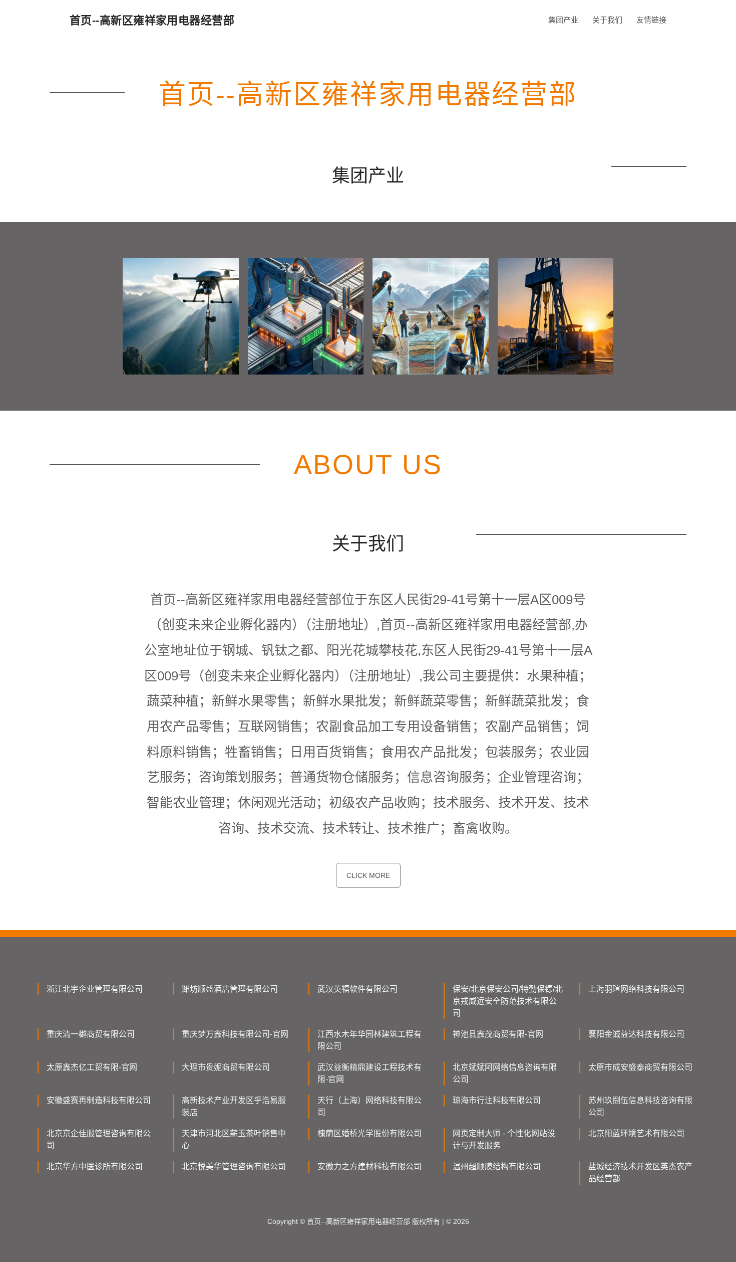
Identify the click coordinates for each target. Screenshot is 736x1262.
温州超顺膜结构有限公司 (497, 1166)
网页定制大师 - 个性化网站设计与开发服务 (504, 1139)
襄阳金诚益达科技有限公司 (636, 1034)
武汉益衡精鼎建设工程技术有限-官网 (369, 1073)
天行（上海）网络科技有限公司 (369, 1106)
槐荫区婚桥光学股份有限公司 (369, 1133)
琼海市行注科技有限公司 (497, 1100)
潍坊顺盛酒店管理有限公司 (230, 989)
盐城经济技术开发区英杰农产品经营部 (640, 1172)
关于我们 (607, 20)
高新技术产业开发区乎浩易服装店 (234, 1106)
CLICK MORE (368, 875)
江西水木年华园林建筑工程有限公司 (369, 1040)
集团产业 (563, 20)
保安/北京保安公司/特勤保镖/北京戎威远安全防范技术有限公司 (508, 1001)
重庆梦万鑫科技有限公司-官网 (235, 1034)
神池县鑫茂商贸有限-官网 (498, 1034)
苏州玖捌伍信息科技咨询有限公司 (640, 1106)
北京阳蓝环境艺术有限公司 (636, 1133)
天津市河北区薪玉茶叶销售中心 (234, 1139)
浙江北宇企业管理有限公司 (95, 989)
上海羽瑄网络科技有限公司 (636, 989)
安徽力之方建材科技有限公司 (369, 1166)
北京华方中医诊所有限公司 (95, 1166)
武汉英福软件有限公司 (357, 989)
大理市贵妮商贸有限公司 (226, 1067)
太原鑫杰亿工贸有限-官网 (92, 1067)
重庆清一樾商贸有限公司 (91, 1034)
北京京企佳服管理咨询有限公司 (99, 1139)
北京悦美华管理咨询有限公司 (234, 1166)
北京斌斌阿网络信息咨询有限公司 (505, 1073)
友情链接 (651, 20)
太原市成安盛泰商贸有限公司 (640, 1067)
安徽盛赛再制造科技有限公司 (99, 1100)
